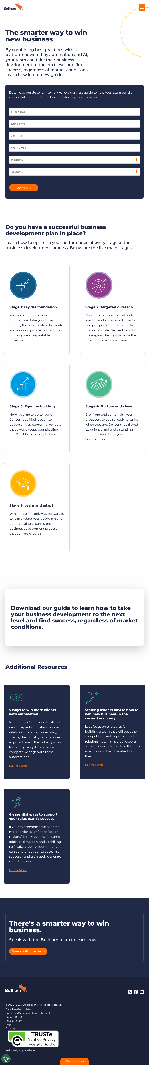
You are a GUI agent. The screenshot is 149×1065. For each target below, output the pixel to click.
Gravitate (29, 1050)
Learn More (18, 765)
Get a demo (74, 1061)
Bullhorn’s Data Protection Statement (27, 1013)
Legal (8, 1024)
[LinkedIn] (142, 992)
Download (24, 187)
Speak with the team (28, 951)
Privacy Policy (13, 1020)
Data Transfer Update (18, 1009)
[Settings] (6, 1058)
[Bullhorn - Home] (16, 989)
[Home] (13, 9)
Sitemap (10, 1028)
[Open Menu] (142, 7)
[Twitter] (130, 992)
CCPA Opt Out (13, 1016)
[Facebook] (136, 992)
